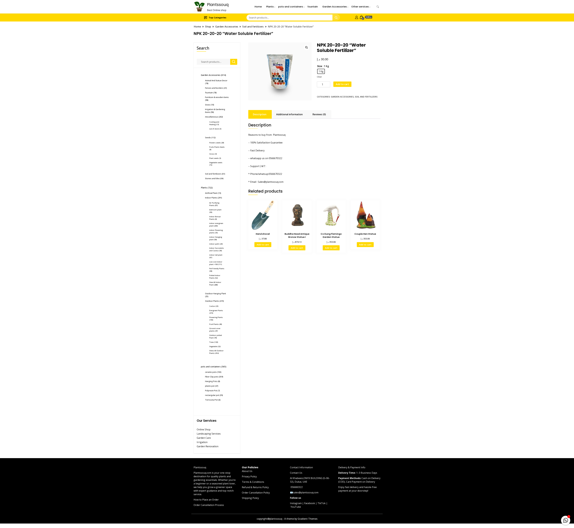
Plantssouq (218, 4)
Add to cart (342, 84)
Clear (319, 76)
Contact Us (296, 472)
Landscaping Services (209, 433)
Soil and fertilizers (366, 96)
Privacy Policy (249, 476)
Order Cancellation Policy (256, 492)
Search (203, 48)
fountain (312, 6)
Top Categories (217, 17)
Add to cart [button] (263, 244)
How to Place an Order (206, 499)
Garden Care (204, 437)
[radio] (321, 71)
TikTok (321, 503)
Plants (270, 6)
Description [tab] (259, 114)
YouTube (296, 506)
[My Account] (356, 17)
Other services (360, 6)
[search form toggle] (377, 7)
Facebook (309, 503)
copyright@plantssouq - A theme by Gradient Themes (287, 518)
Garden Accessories (334, 6)
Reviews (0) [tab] (319, 114)
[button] (306, 47)
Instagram (296, 503)
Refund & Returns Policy (255, 487)
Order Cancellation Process (209, 505)
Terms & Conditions (253, 482)
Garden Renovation (207, 446)
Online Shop (203, 429)
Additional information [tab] (289, 114)
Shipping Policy (250, 498)
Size (319, 66)
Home (258, 6)
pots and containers (290, 6)
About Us (247, 471)
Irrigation (202, 442)
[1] (565, 519)
